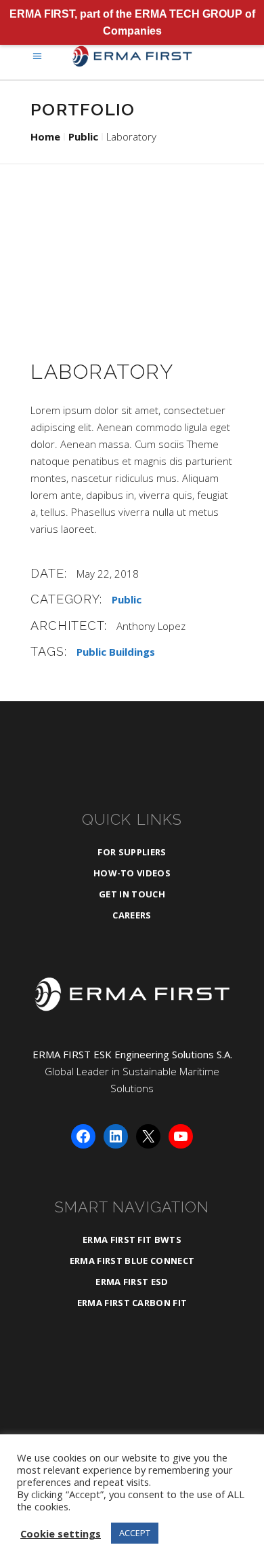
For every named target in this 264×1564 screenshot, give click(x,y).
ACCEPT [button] (134, 1533)
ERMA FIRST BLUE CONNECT (132, 1260)
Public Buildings (115, 651)
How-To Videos (132, 873)
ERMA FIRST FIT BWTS (132, 1239)
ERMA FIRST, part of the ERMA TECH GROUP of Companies (132, 22)
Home (45, 136)
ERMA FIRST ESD (132, 1282)
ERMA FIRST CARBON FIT (132, 1303)
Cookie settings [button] (60, 1533)
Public (83, 136)
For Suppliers (131, 852)
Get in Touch (132, 894)
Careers (131, 915)
